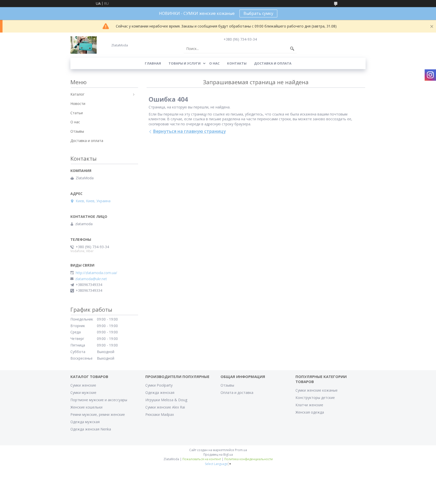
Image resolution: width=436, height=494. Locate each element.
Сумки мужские (83, 392)
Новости (77, 103)
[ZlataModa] (83, 45)
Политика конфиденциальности (248, 459)
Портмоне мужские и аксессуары (98, 399)
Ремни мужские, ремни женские (97, 414)
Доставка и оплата (272, 63)
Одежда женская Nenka (90, 429)
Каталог (77, 94)
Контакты (237, 63)
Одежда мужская (85, 421)
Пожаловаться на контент (201, 459)
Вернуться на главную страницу (189, 131)
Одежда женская (159, 392)
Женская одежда (309, 412)
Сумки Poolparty (159, 385)
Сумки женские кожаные (316, 390)
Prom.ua (241, 450)
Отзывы (77, 131)
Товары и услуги (185, 63)
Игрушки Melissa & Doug (166, 399)
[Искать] (292, 48)
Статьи (76, 112)
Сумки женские (83, 385)
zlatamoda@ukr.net (91, 279)
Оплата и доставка (237, 392)
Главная (153, 63)
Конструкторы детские (315, 397)
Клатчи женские (309, 404)
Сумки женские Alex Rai (165, 407)
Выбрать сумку (258, 13)
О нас (214, 63)
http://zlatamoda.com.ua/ (96, 273)
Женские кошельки (86, 407)
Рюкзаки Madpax (159, 414)
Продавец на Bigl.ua (218, 454)
